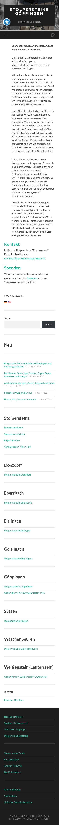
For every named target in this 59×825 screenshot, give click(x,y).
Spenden (12, 267)
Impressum (15, 819)
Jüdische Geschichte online (18, 802)
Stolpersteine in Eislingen (17, 530)
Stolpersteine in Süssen (16, 620)
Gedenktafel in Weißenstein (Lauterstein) (25, 676)
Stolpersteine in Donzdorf (17, 474)
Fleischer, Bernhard (14, 699)
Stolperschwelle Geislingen (18, 558)
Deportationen (12, 440)
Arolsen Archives (13, 765)
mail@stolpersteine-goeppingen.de (24, 258)
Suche (7, 318)
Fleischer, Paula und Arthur (18, 392)
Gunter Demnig (12, 789)
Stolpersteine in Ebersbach (18, 502)
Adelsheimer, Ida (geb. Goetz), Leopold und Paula (29, 382)
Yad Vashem (10, 795)
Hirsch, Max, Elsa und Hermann (20, 399)
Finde (48, 324)
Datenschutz (30, 819)
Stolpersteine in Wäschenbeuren (21, 648)
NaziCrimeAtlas (12, 772)
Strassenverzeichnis (14, 433)
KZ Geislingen (11, 759)
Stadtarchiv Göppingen (16, 722)
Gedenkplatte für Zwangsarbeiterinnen (24, 592)
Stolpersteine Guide (14, 753)
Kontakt (12, 244)
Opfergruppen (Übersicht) (17, 446)
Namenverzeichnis (13, 427)
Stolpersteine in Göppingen (18, 586)
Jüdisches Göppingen (15, 729)
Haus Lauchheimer (13, 716)
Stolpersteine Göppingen (29, 11)
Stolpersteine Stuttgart (16, 735)
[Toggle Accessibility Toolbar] (6, 22)
